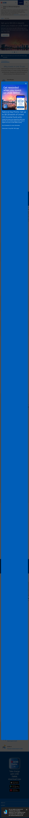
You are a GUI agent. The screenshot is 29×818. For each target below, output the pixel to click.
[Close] (27, 810)
